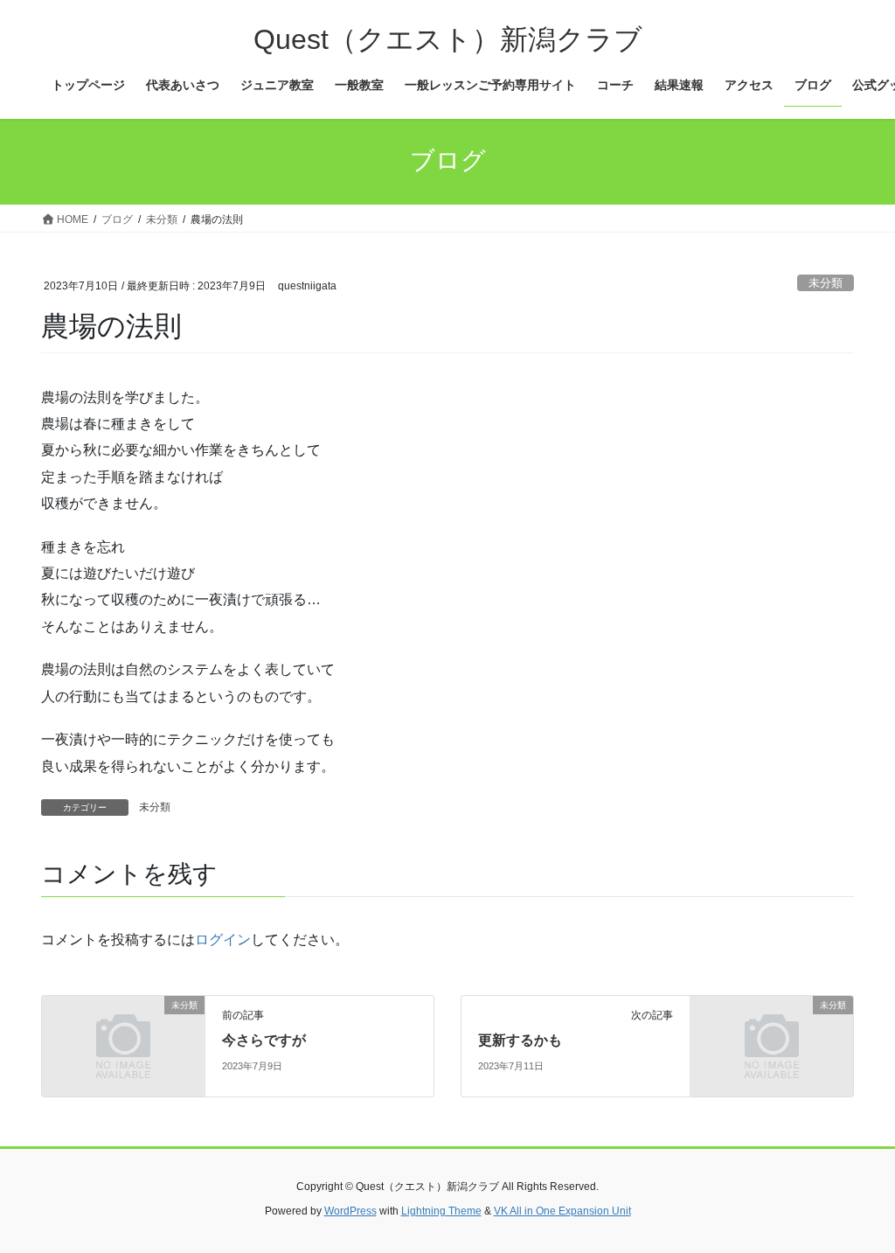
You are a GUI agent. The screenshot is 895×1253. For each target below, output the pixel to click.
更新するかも (520, 1040)
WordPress (350, 1211)
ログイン (223, 939)
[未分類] (123, 1045)
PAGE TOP (857, 1200)
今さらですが (264, 1040)
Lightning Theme (441, 1211)
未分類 (825, 282)
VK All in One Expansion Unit (562, 1211)
